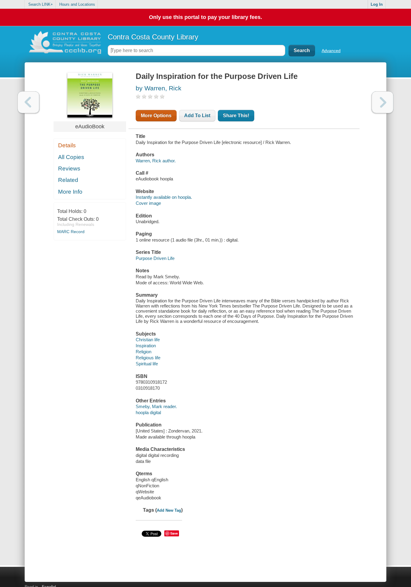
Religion (143, 351)
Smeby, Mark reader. (156, 406)
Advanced (331, 50)
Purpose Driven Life (155, 258)
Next (383, 102)
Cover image (148, 203)
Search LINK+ (40, 4)
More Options (156, 115)
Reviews (69, 168)
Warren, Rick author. (156, 160)
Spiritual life (147, 363)
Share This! (236, 115)
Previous (28, 102)
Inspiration (146, 345)
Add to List (197, 115)
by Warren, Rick (158, 88)
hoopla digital (148, 412)
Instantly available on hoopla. (164, 197)
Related (68, 180)
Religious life (148, 357)
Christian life (148, 339)
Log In (377, 4)
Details (67, 145)
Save (174, 533)
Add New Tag (169, 510)
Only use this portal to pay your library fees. (205, 17)
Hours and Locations (77, 4)
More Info (70, 192)
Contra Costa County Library (153, 37)
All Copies (71, 157)
